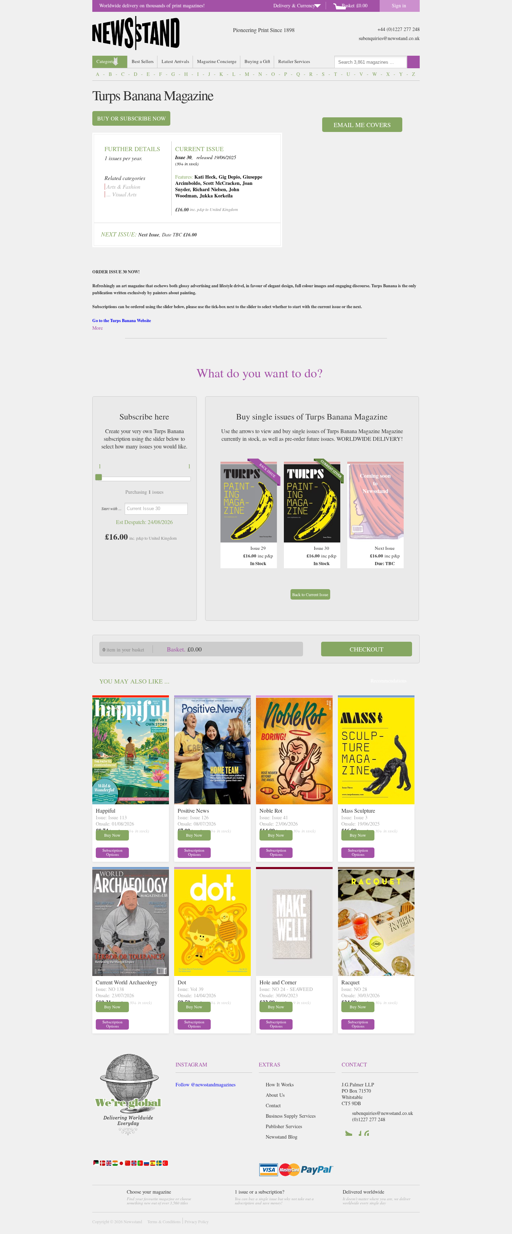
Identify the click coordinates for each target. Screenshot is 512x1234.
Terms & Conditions (164, 1221)
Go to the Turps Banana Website (121, 320)
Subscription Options (112, 852)
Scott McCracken (221, 183)
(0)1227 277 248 (368, 1119)
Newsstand (133, 1221)
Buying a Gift (257, 61)
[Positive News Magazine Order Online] (212, 802)
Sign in (399, 5)
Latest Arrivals (175, 61)
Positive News (193, 810)
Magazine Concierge (216, 61)
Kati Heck (205, 176)
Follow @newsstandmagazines (205, 1084)
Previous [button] (227, 508)
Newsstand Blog (281, 1136)
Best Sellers (143, 61)
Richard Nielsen (209, 189)
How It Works (280, 1084)
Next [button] (396, 508)
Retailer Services (294, 61)
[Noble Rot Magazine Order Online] (294, 802)
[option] (248, 515)
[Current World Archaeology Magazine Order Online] (130, 973)
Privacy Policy (197, 1221)
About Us (275, 1095)
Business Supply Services (291, 1115)
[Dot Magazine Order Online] (212, 973)
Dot (182, 982)
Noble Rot (270, 810)
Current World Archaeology (126, 982)
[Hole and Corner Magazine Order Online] (294, 973)
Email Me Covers (362, 124)
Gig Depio (229, 176)
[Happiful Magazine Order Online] (130, 802)
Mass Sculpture (358, 810)
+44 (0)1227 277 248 (399, 29)
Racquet (350, 982)
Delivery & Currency (294, 5)
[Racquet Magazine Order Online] (376, 973)
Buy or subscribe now (131, 118)
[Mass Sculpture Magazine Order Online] (376, 802)
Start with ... (111, 508)
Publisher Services (284, 1126)
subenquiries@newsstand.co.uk (389, 38)
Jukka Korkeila (216, 195)
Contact (273, 1105)
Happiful (105, 810)
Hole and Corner (277, 982)
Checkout (366, 649)
